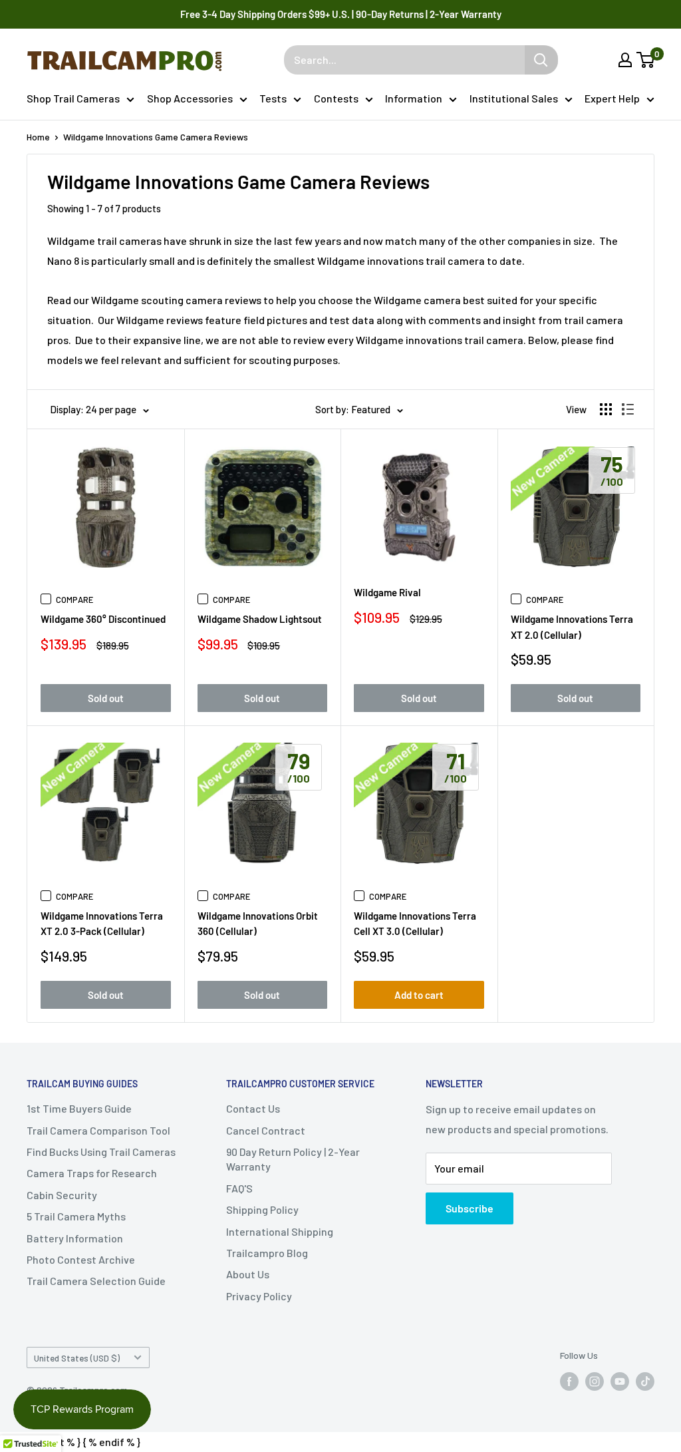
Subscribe (469, 1208)
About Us (247, 1274)
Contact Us (253, 1108)
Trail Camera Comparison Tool (98, 1130)
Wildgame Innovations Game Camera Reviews (155, 136)
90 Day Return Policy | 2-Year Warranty (293, 1159)
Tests (273, 98)
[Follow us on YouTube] (620, 1381)
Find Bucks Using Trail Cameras (101, 1151)
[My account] (625, 60)
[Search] (541, 60)
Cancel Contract (265, 1130)
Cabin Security (62, 1194)
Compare (74, 599)
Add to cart (419, 995)
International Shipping (279, 1231)
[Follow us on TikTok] (645, 1381)
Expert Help (612, 98)
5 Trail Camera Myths (76, 1216)
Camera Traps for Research (92, 1173)
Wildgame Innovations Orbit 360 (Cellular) (258, 923)
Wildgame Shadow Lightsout (260, 619)
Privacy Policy (259, 1296)
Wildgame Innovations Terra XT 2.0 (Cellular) (572, 626)
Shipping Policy (262, 1209)
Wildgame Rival (387, 592)
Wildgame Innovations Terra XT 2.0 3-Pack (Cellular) (102, 923)
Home (38, 136)
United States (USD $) (77, 1357)
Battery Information (75, 1238)
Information (413, 98)
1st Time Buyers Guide (79, 1108)
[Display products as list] (628, 409)
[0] (646, 60)
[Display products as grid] (606, 409)
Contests (336, 98)
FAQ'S (239, 1188)
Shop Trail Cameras (73, 98)
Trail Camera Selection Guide (96, 1280)
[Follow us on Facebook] (569, 1381)
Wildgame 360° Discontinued (103, 619)
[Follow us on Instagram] (594, 1381)
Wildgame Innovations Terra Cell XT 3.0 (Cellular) (415, 923)
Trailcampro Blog (267, 1252)
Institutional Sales (514, 98)
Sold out (106, 698)
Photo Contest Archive (81, 1259)
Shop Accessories (190, 98)
